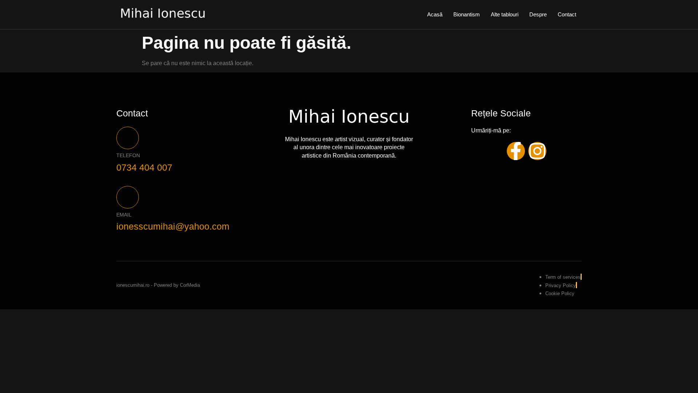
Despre (538, 14)
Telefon (128, 155)
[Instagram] (537, 151)
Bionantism (466, 14)
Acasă (434, 14)
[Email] (127, 197)
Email (124, 215)
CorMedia (190, 285)
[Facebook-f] (516, 151)
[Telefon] (127, 138)
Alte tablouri (504, 14)
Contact (567, 14)
